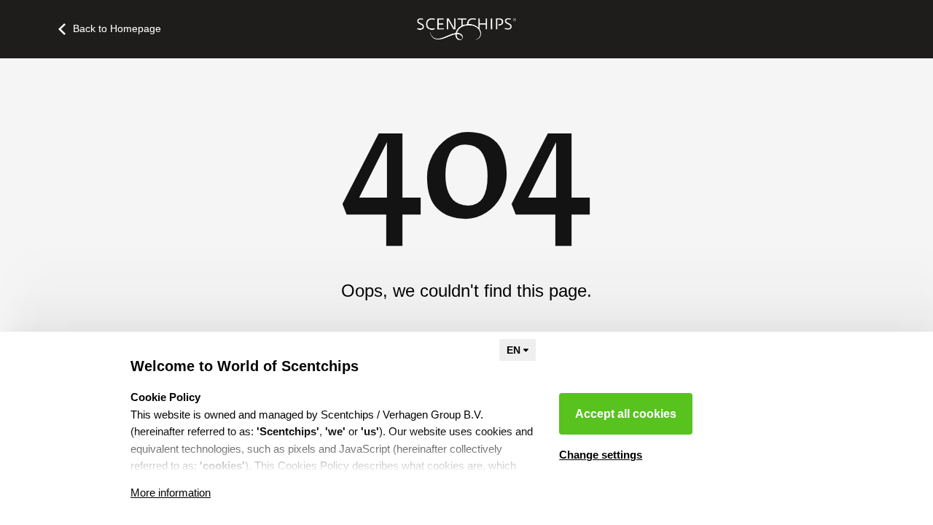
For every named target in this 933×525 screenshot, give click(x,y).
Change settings (600, 454)
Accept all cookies (625, 414)
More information (170, 492)
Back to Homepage (117, 28)
